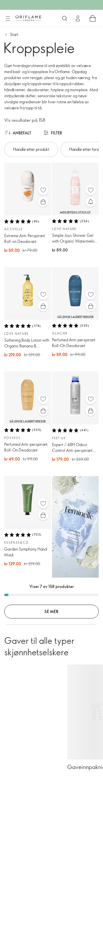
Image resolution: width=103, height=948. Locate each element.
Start (14, 34)
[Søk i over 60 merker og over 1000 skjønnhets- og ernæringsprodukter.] (64, 18)
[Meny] (7, 18)
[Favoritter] (43, 190)
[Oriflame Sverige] (28, 18)
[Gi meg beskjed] (91, 202)
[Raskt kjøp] (43, 202)
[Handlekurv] (93, 18)
